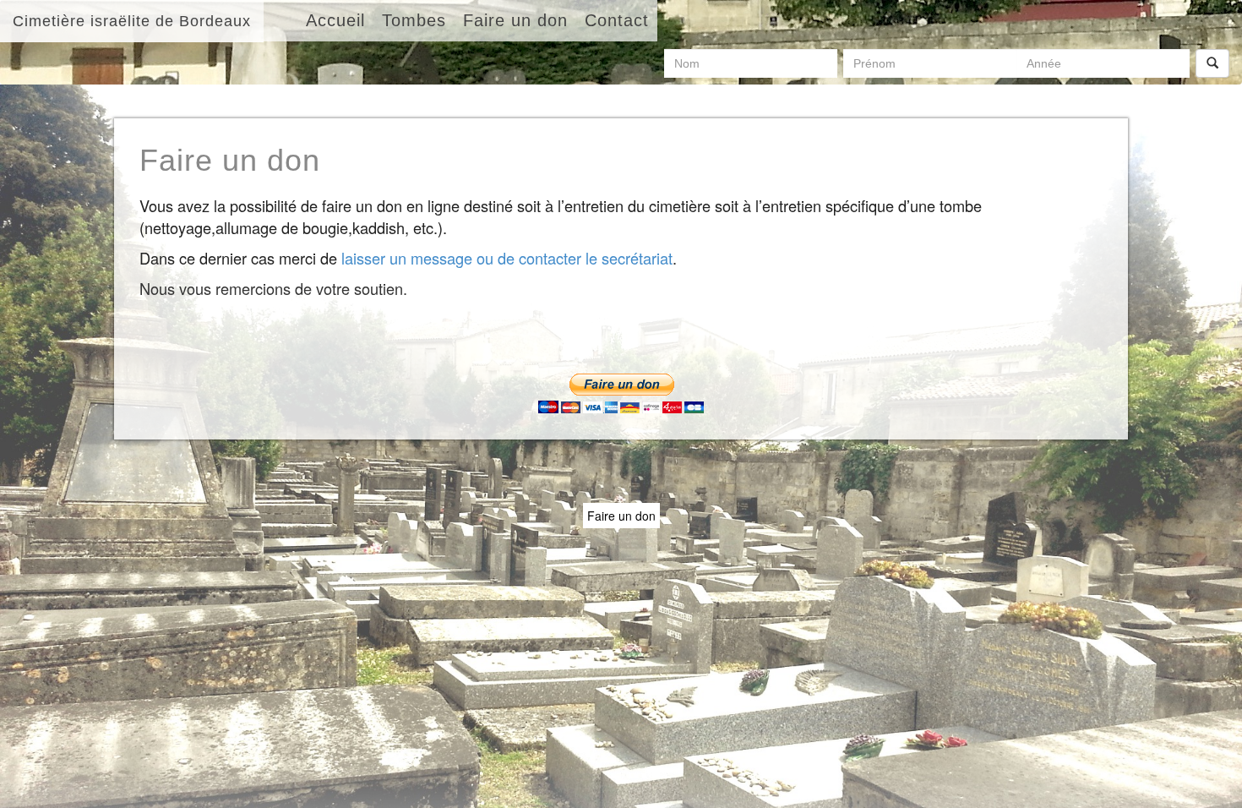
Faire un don (621, 515)
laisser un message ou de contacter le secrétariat (507, 258)
